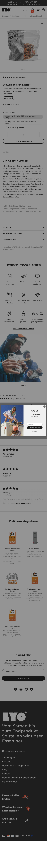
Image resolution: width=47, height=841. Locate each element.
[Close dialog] (44, 406)
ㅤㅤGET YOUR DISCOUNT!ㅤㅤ (35, 427)
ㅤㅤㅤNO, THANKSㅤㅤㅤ (34, 431)
